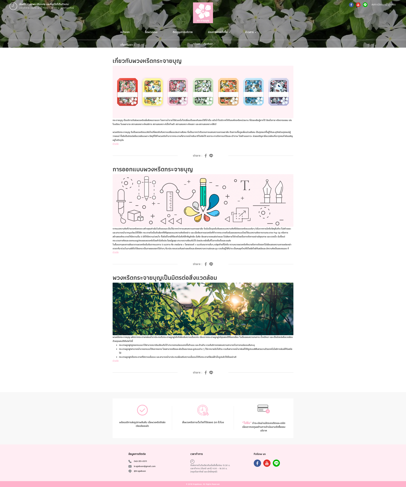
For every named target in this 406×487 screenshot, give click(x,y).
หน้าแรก (125, 32)
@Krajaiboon (140, 471)
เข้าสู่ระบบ (390, 4)
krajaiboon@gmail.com (145, 466)
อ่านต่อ (116, 143)
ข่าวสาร (250, 32)
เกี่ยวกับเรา (127, 44)
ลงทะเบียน (377, 4)
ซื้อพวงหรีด (151, 32)
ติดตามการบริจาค (183, 32)
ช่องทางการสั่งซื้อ (218, 32)
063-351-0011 (140, 461)
